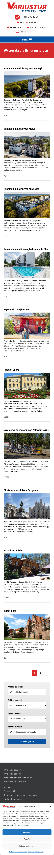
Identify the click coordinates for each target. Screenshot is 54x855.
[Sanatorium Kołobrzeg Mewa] (27, 153)
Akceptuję (27, 832)
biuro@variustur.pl (38, 27)
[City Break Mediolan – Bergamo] (27, 514)
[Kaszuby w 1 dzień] (27, 575)
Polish (22, 32)
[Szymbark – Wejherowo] (27, 334)
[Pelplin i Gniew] (27, 394)
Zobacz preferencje (27, 846)
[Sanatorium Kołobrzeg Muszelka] (27, 213)
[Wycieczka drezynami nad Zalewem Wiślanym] (27, 454)
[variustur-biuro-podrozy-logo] (27, 3)
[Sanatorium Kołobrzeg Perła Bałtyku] (27, 92)
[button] (50, 806)
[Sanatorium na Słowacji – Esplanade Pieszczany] (27, 273)
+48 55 (30, 17)
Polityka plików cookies (18, 852)
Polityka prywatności (35, 852)
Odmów (27, 839)
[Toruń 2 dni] (27, 635)
